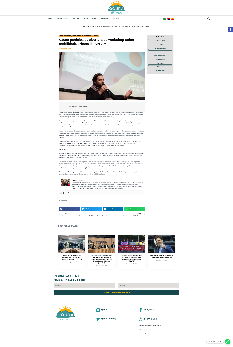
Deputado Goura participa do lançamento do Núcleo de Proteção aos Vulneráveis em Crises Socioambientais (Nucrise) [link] (101, 259)
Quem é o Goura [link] (62, 18)
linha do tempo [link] (65, 36)
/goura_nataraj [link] (108, 319)
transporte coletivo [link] (90, 36)
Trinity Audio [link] (77, 106)
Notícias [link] (76, 18)
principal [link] (64, 200)
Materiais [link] (104, 18)
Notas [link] (85, 18)
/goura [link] (104, 310)
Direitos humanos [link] (160, 48)
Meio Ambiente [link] (160, 59)
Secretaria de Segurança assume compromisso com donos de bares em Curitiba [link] (72, 257)
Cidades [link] (160, 44)
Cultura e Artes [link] (160, 40)
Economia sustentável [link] (160, 55)
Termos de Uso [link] (143, 334)
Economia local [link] (160, 52)
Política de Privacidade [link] (145, 330)
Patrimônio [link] (160, 67)
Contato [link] (116, 18)
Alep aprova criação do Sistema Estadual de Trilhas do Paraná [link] (161, 256)
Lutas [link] (94, 18)
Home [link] (50, 18)
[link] (230, 29)
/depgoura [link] (149, 309)
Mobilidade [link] (160, 63)
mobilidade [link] (76, 36)
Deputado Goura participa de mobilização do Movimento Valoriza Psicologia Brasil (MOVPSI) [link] (131, 258)
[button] (69, 209)
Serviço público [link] (160, 70)
